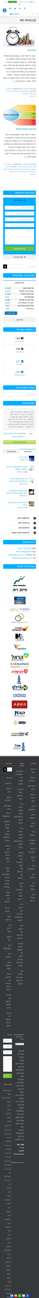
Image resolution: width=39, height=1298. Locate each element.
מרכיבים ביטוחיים (8, 1288)
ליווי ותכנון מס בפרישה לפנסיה (20, 932)
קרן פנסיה (9, 89)
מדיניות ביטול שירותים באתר (20, 794)
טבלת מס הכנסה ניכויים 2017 (8, 1019)
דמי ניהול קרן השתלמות (7, 1173)
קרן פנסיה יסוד (31, 172)
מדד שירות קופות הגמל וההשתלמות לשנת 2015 (19, 837)
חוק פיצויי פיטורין (7, 1202)
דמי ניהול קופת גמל (7, 1163)
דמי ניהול (8, 1130)
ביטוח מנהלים (8, 798)
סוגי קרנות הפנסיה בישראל (26, 129)
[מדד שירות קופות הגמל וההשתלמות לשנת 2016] (31, 479)
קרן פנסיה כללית (22, 172)
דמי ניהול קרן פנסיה (8, 1184)
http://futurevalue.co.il (22, 558)
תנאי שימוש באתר (8, 965)
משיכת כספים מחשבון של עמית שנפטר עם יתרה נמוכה (16, 491)
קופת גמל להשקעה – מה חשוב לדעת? (19, 891)
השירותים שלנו (7, 807)
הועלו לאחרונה (11, 451)
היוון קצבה (9, 1194)
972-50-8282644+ (22, 551)
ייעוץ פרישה (8, 918)
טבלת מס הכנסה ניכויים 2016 (8, 1001)
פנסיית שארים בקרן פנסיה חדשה (17, 503)
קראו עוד (32, 96)
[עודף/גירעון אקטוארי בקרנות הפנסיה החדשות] (31, 467)
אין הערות (25, 94)
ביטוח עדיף (23, 457)
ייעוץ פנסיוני (32, 816)
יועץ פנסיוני (8, 1210)
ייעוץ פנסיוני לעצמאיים (7, 1246)
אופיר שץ (26, 89)
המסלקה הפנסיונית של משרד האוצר (19, 777)
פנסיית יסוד (32, 50)
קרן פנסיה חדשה (14, 91)
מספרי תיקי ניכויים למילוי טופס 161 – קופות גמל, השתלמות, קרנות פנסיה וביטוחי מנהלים (8, 866)
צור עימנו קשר (9, 928)
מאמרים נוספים (32, 842)
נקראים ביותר (28, 451)
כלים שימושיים (8, 814)
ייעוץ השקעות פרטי (8, 1227)
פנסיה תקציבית (31, 850)
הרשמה (21, 2)
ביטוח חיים (9, 790)
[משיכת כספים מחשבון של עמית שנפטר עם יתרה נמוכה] (31, 491)
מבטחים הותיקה (8, 1264)
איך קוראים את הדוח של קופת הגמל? (19, 977)
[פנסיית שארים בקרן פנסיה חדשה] (31, 503)
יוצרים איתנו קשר (32, 797)
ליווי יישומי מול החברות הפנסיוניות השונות (19, 912)
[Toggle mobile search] (33, 14)
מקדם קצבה (9, 1280)
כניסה (26, 2)
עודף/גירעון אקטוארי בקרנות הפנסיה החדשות (16, 467)
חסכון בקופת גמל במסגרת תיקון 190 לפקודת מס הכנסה (20, 865)
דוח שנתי (8, 1125)
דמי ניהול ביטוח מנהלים (8, 1137)
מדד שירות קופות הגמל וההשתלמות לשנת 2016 (18, 479)
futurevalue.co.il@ (16, 554)
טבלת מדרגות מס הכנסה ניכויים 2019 (8, 982)
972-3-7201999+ (24, 548)
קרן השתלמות (7, 947)
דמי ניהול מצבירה (8, 1155)
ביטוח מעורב (9, 1119)
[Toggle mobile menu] (37, 14)
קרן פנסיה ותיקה (25, 91)
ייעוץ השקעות (31, 808)
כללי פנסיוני (32, 833)
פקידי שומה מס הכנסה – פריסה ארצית (8, 901)
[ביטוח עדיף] (31, 457)
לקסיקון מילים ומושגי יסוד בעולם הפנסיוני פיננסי (8, 831)
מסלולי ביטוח (8, 1272)
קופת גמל (9, 938)
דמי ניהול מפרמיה (8, 1147)
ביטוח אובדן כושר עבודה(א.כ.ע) (6, 1094)
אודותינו (8, 783)
